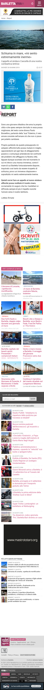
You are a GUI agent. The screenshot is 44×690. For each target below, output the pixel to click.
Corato (22, 677)
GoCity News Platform (27, 655)
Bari (19, 674)
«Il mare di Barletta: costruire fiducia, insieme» (31, 291)
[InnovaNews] (4, 652)
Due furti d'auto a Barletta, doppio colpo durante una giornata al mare (11, 322)
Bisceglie (27, 674)
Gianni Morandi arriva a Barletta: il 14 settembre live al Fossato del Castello (27, 472)
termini (18, 406)
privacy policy (29, 406)
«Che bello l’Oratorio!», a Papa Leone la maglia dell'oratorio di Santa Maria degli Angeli (25, 438)
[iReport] (22, 114)
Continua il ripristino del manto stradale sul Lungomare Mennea (33, 381)
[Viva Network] (8, 671)
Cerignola (13, 677)
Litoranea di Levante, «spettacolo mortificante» (10, 288)
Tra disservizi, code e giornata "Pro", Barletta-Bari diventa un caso (27, 516)
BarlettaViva (13, 3)
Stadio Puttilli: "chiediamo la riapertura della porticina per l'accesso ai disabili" (24, 415)
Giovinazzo (31, 677)
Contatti (4, 655)
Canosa (5, 677)
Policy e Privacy (13, 655)
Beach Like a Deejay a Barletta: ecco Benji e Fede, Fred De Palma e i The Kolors (32, 322)
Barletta (5, 674)
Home (3, 18)
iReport (9, 18)
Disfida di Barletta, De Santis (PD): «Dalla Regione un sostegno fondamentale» (27, 460)
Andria (13, 674)
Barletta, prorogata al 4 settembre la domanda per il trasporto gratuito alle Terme (26, 483)
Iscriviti (33, 399)
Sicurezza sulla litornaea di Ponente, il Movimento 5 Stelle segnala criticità (11, 382)
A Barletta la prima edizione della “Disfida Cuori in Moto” (26, 493)
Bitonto (35, 674)
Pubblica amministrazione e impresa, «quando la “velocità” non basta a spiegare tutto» (27, 449)
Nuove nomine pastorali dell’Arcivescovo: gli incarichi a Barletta (25, 426)
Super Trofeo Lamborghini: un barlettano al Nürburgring (25, 505)
